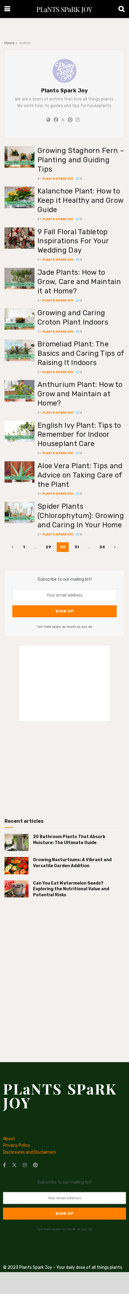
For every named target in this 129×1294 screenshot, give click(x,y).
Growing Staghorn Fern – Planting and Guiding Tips (81, 159)
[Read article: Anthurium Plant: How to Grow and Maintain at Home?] (19, 391)
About (9, 1138)
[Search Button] (121, 9)
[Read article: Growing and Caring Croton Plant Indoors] (19, 319)
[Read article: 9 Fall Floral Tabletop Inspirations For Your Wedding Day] (19, 238)
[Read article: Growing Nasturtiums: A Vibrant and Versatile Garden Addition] (16, 865)
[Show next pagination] (115, 547)
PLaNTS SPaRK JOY (64, 9)
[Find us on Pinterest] (35, 1165)
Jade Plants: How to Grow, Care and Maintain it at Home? (79, 281)
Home (9, 43)
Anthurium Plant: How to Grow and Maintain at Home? (80, 393)
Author (25, 43)
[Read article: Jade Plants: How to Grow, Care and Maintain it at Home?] (19, 278)
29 (48, 547)
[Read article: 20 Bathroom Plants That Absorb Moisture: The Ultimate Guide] (16, 842)
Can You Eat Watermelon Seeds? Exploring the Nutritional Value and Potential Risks (71, 889)
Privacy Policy (16, 1145)
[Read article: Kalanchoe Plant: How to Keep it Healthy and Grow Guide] (19, 197)
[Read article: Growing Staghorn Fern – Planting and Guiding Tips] (19, 157)
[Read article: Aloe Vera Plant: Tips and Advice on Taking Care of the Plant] (19, 472)
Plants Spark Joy (57, 179)
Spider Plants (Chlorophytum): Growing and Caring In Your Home (81, 515)
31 (76, 547)
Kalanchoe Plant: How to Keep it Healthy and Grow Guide (80, 200)
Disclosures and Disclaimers (29, 1152)
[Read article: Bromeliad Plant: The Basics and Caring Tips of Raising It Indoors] (19, 350)
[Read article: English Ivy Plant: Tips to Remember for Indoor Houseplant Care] (19, 431)
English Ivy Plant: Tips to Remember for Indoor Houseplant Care (79, 434)
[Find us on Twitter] (14, 1165)
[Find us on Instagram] (25, 1165)
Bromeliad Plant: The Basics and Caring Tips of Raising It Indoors (81, 353)
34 (102, 547)
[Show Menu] (7, 9)
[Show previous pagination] (12, 547)
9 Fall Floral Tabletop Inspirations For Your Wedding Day (73, 241)
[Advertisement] (65, 767)
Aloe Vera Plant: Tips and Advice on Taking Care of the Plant (80, 475)
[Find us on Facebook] (4, 1165)
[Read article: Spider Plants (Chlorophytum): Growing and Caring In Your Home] (19, 512)
